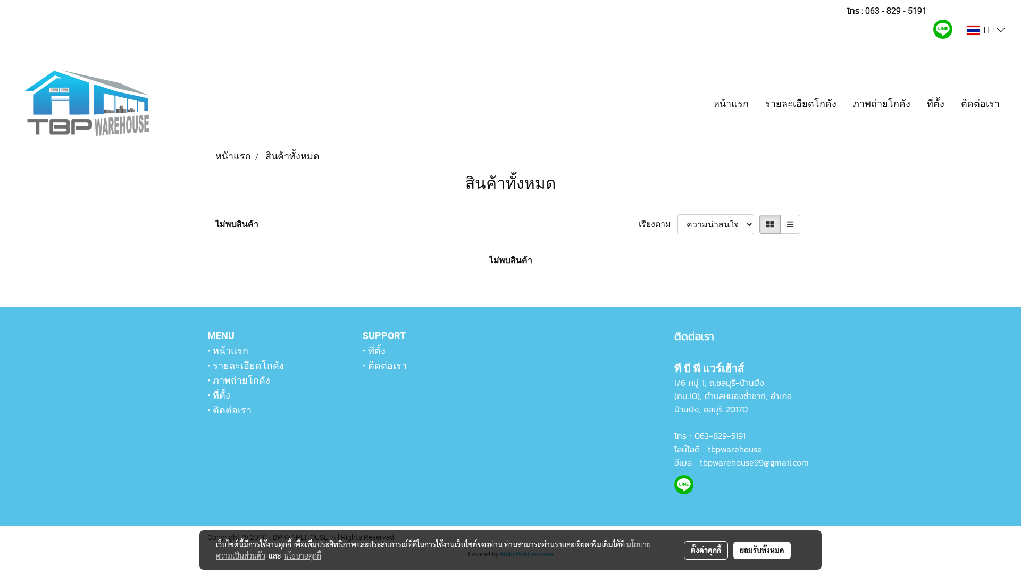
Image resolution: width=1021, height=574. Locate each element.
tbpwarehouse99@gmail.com (754, 462)
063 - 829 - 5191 (896, 11)
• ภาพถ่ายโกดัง (238, 380)
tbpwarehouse (735, 449)
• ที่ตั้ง (218, 395)
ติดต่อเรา (980, 103)
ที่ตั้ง (935, 103)
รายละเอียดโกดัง (800, 103)
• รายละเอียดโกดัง (245, 365)
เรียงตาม (658, 224)
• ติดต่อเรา (229, 410)
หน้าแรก (731, 103)
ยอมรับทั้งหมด (762, 550)
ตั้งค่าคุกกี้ (706, 550)
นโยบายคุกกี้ (302, 555)
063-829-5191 (720, 435)
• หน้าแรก (227, 350)
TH (988, 30)
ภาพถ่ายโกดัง (881, 103)
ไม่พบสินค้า (236, 224)
